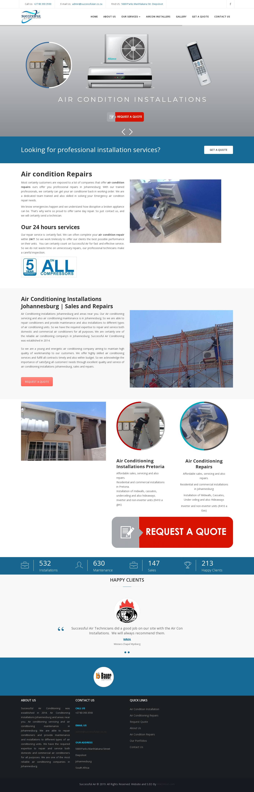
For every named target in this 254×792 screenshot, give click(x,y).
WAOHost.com (166, 784)
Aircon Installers (158, 16)
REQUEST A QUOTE (37, 381)
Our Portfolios (138, 740)
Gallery (181, 16)
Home (94, 16)
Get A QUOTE (200, 16)
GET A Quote (218, 150)
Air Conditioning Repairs (144, 715)
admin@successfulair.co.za (87, 4)
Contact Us (222, 16)
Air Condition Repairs (142, 734)
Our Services (129, 16)
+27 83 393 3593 (42, 4)
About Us (109, 16)
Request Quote (139, 721)
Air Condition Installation (144, 709)
